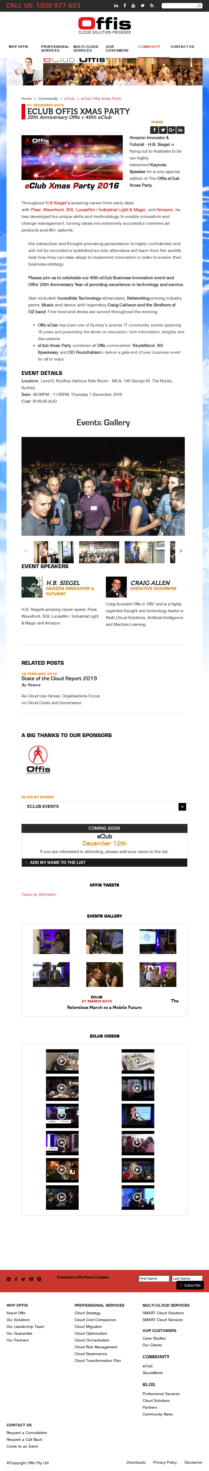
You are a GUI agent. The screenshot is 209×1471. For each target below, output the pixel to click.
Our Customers (117, 49)
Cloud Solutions (156, 1401)
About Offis (16, 1313)
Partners (150, 1407)
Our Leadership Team (25, 1327)
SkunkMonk (153, 1373)
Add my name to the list (57, 862)
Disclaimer (193, 1462)
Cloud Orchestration (92, 1340)
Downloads (136, 1462)
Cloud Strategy (87, 1313)
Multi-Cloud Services (86, 49)
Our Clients (152, 1345)
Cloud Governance (91, 1354)
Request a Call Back (24, 1440)
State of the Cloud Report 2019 (59, 679)
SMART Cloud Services (163, 1320)
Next (181, 551)
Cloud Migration (88, 1327)
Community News (158, 1414)
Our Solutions (18, 1320)
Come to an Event (22, 1446)
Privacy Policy (165, 1462)
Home (26, 98)
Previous (25, 551)
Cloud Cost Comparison (95, 1320)
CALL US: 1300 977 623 (44, 5)
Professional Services (55, 49)
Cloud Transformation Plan (98, 1361)
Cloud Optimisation (91, 1333)
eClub (69, 98)
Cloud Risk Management (96, 1347)
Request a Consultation (27, 1433)
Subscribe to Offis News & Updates (83, 1277)
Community (149, 47)
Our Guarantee (19, 1333)
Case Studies (154, 1338)
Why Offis (18, 47)
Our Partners (18, 1340)
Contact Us (182, 47)
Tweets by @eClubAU (38, 895)
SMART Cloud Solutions (163, 1313)
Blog (149, 1385)
